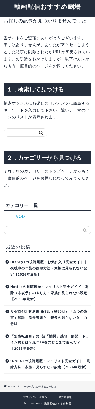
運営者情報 (65, 397)
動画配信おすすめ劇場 (47, 6)
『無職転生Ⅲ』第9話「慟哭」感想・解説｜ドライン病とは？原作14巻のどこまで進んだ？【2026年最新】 (49, 342)
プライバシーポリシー (36, 397)
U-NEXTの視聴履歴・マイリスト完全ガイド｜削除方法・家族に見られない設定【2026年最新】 (50, 364)
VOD (20, 216)
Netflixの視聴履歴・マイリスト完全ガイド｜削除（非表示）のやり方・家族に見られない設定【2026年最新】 (49, 293)
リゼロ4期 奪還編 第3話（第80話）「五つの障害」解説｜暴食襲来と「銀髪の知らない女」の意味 (48, 318)
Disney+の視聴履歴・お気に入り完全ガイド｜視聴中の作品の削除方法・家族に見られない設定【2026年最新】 (49, 268)
